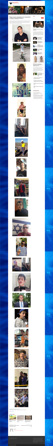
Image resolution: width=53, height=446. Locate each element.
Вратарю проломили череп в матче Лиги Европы (40, 50)
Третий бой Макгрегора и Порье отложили (38, 98)
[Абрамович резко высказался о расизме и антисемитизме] (35, 43)
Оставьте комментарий (16, 19)
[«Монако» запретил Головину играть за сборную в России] (35, 54)
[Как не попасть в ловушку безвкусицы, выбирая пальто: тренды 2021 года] (38, 62)
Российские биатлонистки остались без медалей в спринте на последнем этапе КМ (40, 46)
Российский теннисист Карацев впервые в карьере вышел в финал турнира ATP (40, 38)
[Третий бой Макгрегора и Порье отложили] (38, 27)
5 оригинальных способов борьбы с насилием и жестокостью (38, 78)
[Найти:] (38, 18)
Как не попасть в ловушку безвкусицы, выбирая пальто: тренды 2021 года (38, 65)
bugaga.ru (13, 411)
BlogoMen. (16, 2)
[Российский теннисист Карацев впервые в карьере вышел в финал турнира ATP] (35, 39)
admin (13, 19)
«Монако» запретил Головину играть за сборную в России (40, 53)
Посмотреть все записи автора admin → (18, 430)
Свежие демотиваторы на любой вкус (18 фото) (28, 421)
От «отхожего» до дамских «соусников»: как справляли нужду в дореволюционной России (40, 74)
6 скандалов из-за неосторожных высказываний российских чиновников (38, 81)
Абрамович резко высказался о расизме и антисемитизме (40, 42)
